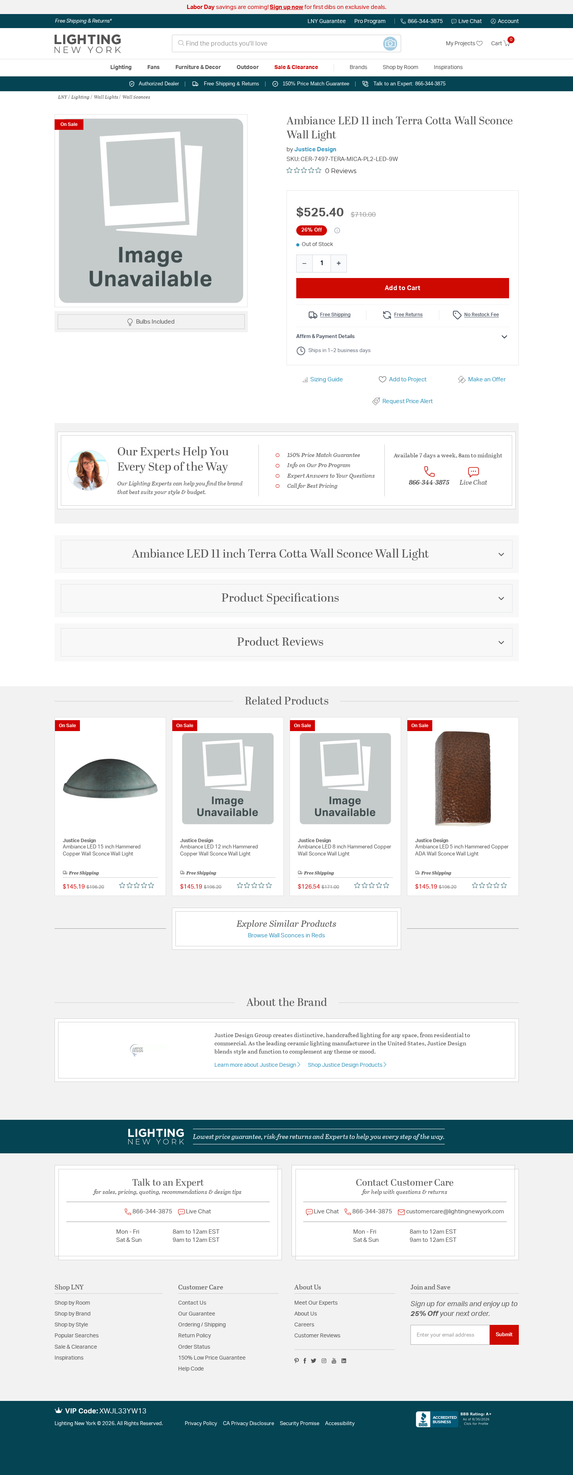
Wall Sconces (136, 96)
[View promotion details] (337, 230)
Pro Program (370, 21)
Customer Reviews (317, 1336)
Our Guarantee (196, 1314)
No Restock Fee (481, 314)
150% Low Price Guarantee (212, 1358)
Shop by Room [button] (400, 67)
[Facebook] (305, 1360)
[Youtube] (334, 1360)
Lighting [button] (121, 67)
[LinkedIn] (344, 1360)
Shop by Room (72, 1303)
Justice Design (315, 149)
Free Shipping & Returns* (83, 21)
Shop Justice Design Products (346, 1065)
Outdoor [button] (248, 67)
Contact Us (192, 1303)
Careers (304, 1325)
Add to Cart (403, 288)
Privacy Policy (201, 1423)
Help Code (191, 1369)
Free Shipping (335, 314)
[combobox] (286, 43)
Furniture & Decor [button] (198, 67)
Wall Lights (106, 96)
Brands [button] (358, 67)
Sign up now (286, 7)
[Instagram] (324, 1360)
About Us (305, 1314)
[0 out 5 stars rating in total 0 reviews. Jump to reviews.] (138, 885)
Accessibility (340, 1423)
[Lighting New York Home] (88, 43)
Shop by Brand (72, 1314)
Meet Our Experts (316, 1303)
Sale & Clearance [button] (296, 67)
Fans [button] (153, 67)
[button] (505, 21)
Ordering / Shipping (202, 1325)
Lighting (80, 96)
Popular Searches (77, 1336)
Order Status (194, 1347)
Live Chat (470, 21)
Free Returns (408, 314)
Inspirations (69, 1358)
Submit (504, 1334)
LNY (62, 96)
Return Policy (194, 1336)
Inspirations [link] (448, 67)
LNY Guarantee (327, 21)
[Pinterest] (296, 1360)
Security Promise (299, 1423)
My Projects (461, 43)
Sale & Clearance (76, 1347)
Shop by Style (71, 1325)
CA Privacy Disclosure (248, 1423)
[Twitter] (314, 1360)
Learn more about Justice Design (255, 1065)
